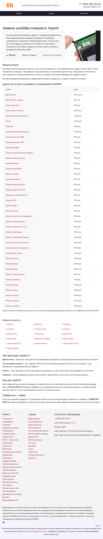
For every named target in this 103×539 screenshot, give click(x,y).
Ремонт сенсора (12, 301)
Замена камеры (12, 163)
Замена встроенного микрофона (19, 216)
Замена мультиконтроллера (17, 132)
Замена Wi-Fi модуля (14, 100)
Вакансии (32, 458)
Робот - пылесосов (10, 440)
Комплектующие (35, 440)
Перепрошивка (12, 264)
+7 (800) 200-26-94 (89, 4)
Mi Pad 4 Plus (40, 329)
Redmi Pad (11, 339)
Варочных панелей (10, 473)
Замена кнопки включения (16, 195)
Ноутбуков (7, 425)
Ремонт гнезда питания (15, 274)
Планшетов (7, 419)
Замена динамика (13, 179)
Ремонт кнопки (12, 290)
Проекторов (7, 485)
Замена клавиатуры (14, 232)
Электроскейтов (9, 470)
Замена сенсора (12, 306)
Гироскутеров (8, 479)
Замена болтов (12, 211)
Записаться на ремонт (52, 55)
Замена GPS (11, 200)
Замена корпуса (12, 174)
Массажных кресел (10, 482)
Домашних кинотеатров (12, 494)
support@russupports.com (64, 423)
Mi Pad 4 (10, 329)
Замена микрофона (14, 169)
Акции (30, 449)
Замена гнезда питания (15, 158)
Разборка (9, 126)
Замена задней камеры (15, 221)
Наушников (7, 458)
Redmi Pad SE (13, 348)
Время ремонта (34, 425)
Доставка (32, 446)
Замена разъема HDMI (15, 137)
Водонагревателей (10, 500)
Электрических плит (11, 488)
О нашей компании (36, 455)
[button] (98, 525)
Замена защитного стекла (16, 227)
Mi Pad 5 (66, 329)
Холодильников (9, 434)
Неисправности (34, 428)
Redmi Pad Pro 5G (70, 343)
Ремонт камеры (12, 285)
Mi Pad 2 (38, 324)
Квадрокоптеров (9, 461)
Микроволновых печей (12, 467)
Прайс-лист (33, 452)
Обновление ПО (12, 258)
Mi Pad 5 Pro (12, 334)
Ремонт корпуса (12, 295)
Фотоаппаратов (9, 491)
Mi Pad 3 (66, 324)
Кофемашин (8, 455)
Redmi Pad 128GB (42, 339)
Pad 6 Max (39, 334)
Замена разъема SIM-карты (17, 243)
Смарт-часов (8, 437)
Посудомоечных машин (12, 452)
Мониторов (7, 449)
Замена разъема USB (14, 142)
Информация (33, 419)
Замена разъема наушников (17, 248)
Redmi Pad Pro (41, 343)
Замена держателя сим (15, 190)
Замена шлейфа (12, 147)
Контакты (84, 13)
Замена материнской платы (17, 116)
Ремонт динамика (13, 279)
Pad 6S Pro (67, 334)
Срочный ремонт (35, 422)
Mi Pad (10, 324)
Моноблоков (8, 443)
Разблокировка (12, 269)
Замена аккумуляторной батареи (19, 153)
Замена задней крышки (15, 184)
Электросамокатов (10, 464)
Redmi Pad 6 (68, 339)
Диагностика (33, 437)
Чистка (8, 121)
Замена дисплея (12, 105)
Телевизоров (8, 431)
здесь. (57, 534)
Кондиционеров (9, 476)
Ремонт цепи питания (14, 111)
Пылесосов (7, 446)
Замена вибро (11, 206)
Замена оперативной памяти (18, 237)
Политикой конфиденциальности (36, 531)
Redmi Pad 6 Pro (14, 343)
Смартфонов (8, 422)
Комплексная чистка (14, 253)
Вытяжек (6, 497)
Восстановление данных (38, 431)
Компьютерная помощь (38, 434)
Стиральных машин (11, 428)
